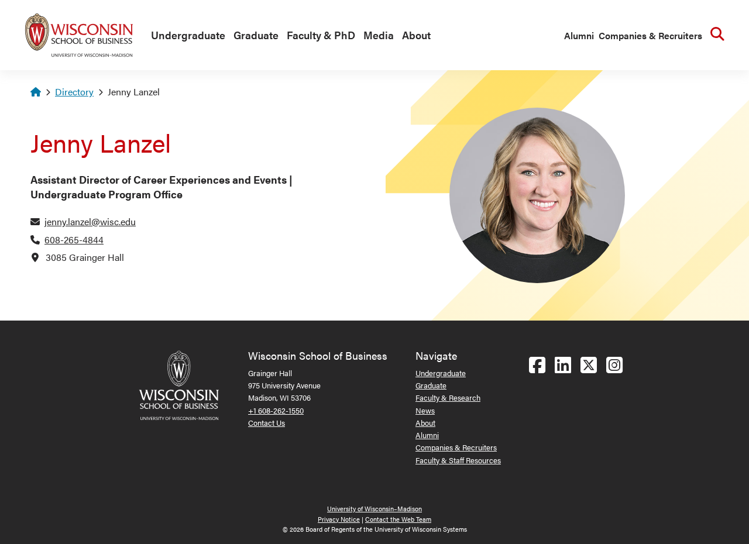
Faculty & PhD (321, 34)
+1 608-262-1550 (276, 410)
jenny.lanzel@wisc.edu (90, 221)
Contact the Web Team (398, 519)
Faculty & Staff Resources (458, 460)
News (425, 410)
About (416, 34)
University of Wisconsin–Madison (374, 508)
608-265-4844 (74, 239)
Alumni (579, 35)
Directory (74, 91)
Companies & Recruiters (650, 35)
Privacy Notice (339, 519)
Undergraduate (188, 34)
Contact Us (266, 422)
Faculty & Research (447, 397)
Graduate (256, 34)
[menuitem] (185, 36)
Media (378, 34)
